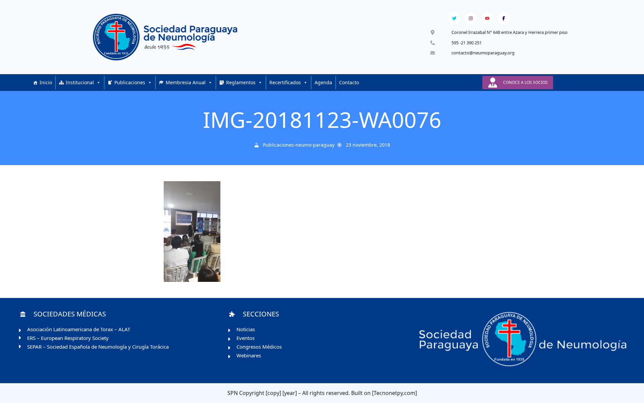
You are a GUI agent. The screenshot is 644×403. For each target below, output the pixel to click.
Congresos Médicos (259, 346)
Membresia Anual (186, 82)
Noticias (245, 329)
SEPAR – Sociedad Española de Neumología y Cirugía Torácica (98, 346)
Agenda (323, 82)
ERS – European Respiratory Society (68, 338)
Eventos (245, 338)
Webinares (248, 355)
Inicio (46, 82)
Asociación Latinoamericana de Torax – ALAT (78, 329)
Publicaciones (129, 82)
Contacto (349, 82)
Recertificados (285, 82)
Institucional (80, 82)
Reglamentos (241, 82)
